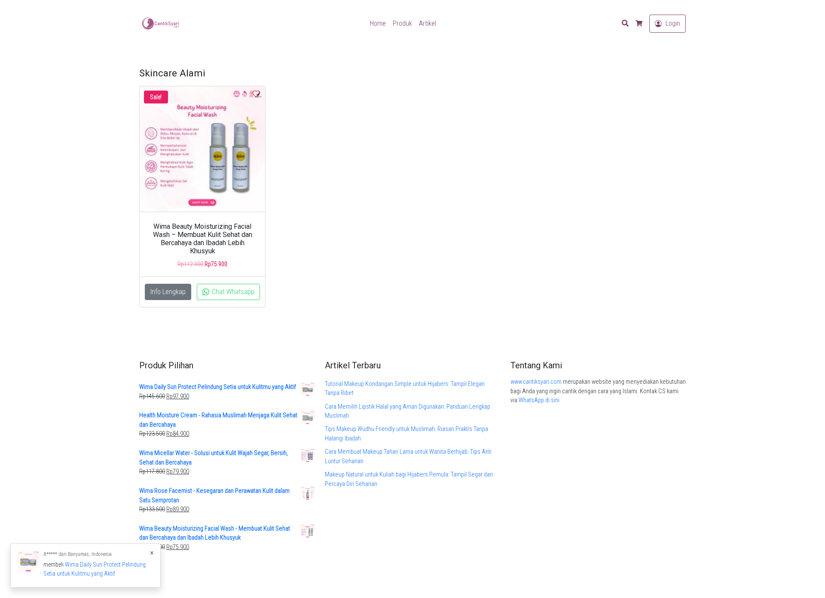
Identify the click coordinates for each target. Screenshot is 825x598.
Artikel (427, 23)
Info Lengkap (168, 292)
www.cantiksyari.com (536, 382)
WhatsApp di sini (539, 400)
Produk (402, 23)
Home (378, 23)
